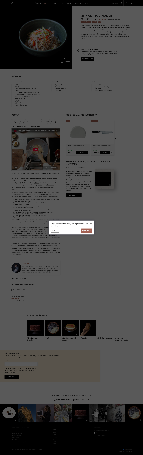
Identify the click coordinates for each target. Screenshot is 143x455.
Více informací (54, 226)
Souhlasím (86, 231)
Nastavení (55, 230)
